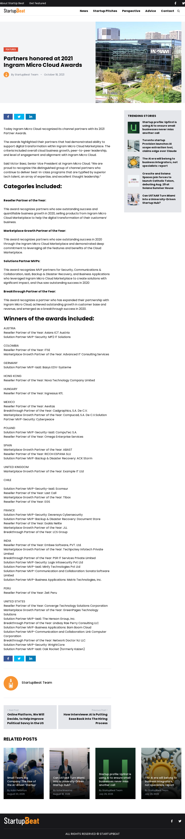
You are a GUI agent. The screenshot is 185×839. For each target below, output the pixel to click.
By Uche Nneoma (62, 790)
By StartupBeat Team (24, 74)
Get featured (37, 3)
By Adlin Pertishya (17, 790)
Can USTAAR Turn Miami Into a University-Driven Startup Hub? (159, 199)
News (84, 11)
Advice (150, 11)
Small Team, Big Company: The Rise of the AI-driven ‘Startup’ (21, 781)
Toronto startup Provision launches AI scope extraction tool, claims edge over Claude (159, 145)
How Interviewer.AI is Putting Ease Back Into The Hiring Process (85, 718)
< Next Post (13, 710)
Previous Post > (99, 710)
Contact (167, 11)
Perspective (131, 11)
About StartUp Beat (12, 3)
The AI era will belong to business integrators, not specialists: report (160, 162)
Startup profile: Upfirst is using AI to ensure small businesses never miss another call (159, 127)
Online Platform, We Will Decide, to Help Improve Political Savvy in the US (25, 718)
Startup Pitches (105, 11)
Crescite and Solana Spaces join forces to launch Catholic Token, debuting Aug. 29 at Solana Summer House (158, 181)
